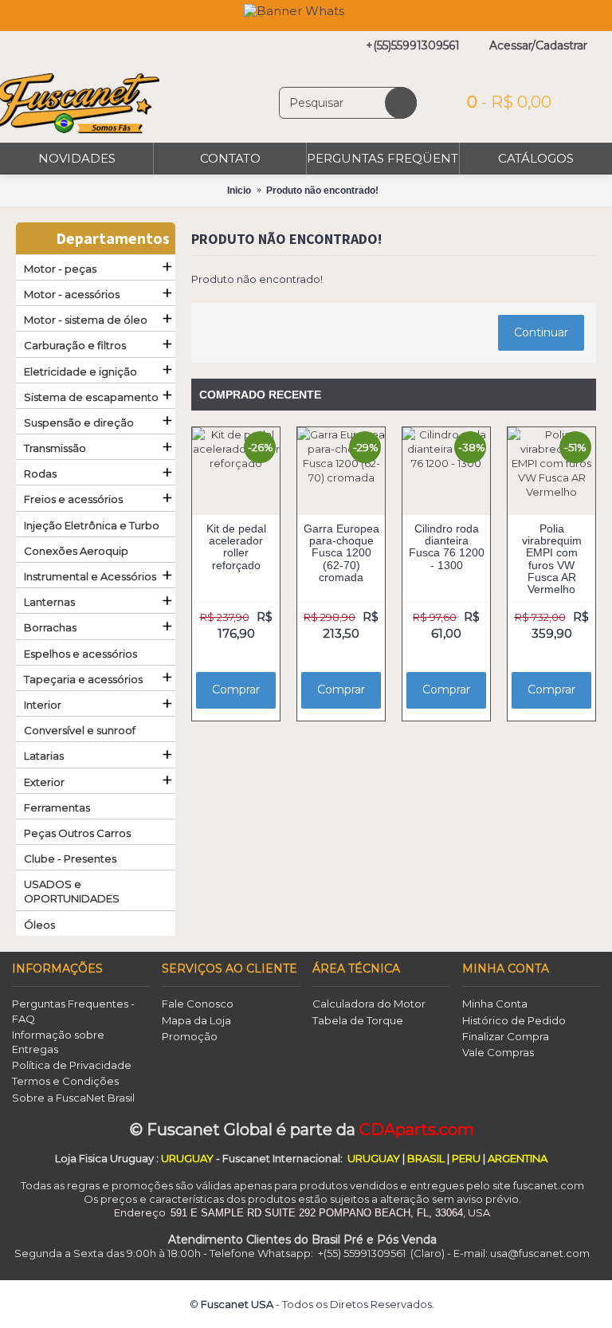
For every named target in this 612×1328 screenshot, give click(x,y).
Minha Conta (495, 1003)
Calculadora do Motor (369, 1003)
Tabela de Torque (357, 1020)
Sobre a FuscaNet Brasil (73, 1097)
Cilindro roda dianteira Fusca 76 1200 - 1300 (446, 547)
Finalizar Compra (505, 1036)
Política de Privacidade (71, 1065)
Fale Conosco (197, 1003)
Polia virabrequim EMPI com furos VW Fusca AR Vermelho (552, 559)
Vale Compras (498, 1052)
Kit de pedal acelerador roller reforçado (236, 547)
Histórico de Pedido (514, 1020)
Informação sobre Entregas (58, 1041)
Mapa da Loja (196, 1020)
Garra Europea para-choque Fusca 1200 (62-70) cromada (341, 553)
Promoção (190, 1036)
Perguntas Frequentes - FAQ (73, 1010)
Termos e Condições (65, 1081)
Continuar (541, 332)
